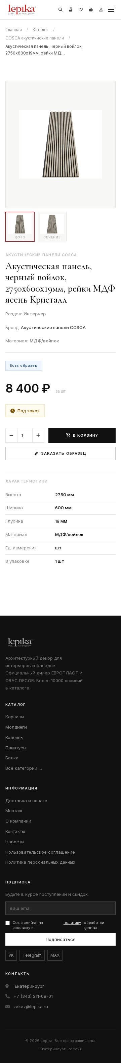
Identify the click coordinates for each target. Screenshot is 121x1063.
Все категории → (24, 768)
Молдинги (16, 727)
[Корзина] (90, 9)
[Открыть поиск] (60, 9)
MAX (54, 955)
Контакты (15, 831)
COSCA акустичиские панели (34, 37)
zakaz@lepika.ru (30, 1006)
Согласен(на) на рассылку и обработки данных (58, 925)
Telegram (32, 955)
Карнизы (14, 716)
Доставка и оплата (26, 800)
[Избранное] (80, 9)
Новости (14, 841)
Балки (11, 757)
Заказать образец (64, 453)
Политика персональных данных (40, 862)
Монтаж (14, 810)
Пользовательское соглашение (40, 852)
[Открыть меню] (111, 9)
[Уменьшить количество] (11, 435)
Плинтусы (15, 747)
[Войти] (101, 9)
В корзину (85, 435)
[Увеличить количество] (38, 435)
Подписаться (61, 939)
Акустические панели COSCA (53, 327)
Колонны (14, 737)
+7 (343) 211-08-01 (33, 996)
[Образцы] (70, 9)
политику (72, 922)
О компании (18, 821)
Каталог (40, 29)
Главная (13, 29)
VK (11, 955)
